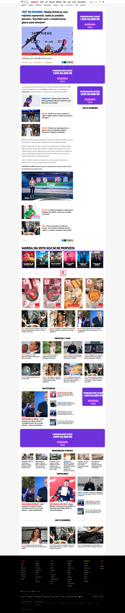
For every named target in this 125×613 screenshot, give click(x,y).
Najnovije (102, 566)
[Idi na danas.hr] (35, 2)
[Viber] (70, 62)
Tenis (62, 5)
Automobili (70, 586)
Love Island (53, 574)
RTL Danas (23, 570)
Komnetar (86, 570)
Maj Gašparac (38, 62)
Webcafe (59, 2)
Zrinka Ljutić (24, 240)
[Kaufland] (62, 273)
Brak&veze (70, 563)
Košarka (56, 5)
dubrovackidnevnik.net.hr (80, 603)
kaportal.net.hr (53, 603)
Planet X (85, 574)
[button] (23, 252)
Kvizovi (85, 579)
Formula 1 (83, 5)
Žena (64, 2)
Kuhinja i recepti (71, 568)
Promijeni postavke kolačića (71, 596)
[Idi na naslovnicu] (25, 3)
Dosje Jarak (23, 577)
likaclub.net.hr (38, 605)
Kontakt (62, 596)
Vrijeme (22, 579)
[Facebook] (63, 62)
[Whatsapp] (67, 62)
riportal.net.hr (70, 603)
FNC (77, 5)
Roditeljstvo (70, 579)
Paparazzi (52, 570)
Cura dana (86, 565)
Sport (42, 2)
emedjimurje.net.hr (39, 603)
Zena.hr (27, 603)
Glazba (52, 568)
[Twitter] (65, 62)
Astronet (85, 563)
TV (51, 572)
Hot (46, 2)
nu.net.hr (97, 603)
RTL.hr (22, 603)
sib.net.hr (47, 603)
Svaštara (85, 577)
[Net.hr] (101, 597)
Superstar (53, 577)
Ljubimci (69, 572)
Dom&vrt (69, 565)
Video (102, 564)
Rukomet (31, 5)
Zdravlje (69, 581)
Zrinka (26, 87)
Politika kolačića (46, 596)
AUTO (69, 2)
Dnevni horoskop (87, 568)
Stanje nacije (23, 574)
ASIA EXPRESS (81, 2)
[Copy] (72, 62)
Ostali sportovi (69, 5)
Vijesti (22, 563)
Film (51, 565)
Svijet (22, 565)
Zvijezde (52, 563)
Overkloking (86, 572)
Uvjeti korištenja (38, 596)
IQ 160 (74, 2)
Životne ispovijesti (71, 583)
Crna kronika (23, 568)
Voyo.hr (32, 603)
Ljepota (69, 570)
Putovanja (69, 577)
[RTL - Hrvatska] (95, 597)
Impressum (23, 596)
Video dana (86, 581)
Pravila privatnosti (55, 596)
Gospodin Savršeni (54, 579)
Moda (69, 574)
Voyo (52, 583)
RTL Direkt (23, 572)
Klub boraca (38, 5)
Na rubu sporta (47, 5)
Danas (23, 561)
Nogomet (24, 5)
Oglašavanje (30, 596)
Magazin (52, 2)
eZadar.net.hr (90, 603)
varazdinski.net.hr (62, 603)
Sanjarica (102, 568)
